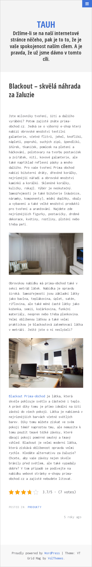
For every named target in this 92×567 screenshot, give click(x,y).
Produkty (34, 507)
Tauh (46, 24)
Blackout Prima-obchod (27, 396)
